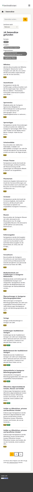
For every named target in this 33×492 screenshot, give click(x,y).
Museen (6, 215)
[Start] (3, 12)
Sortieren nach (7, 24)
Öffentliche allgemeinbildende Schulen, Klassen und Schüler (14, 387)
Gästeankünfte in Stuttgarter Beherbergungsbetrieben (13, 371)
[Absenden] (25, 19)
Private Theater (9, 160)
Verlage (6, 318)
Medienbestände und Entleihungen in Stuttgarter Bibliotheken (13, 274)
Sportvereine (7, 102)
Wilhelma (6, 64)
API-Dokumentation (12, 462)
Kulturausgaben (9, 235)
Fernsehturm (8, 255)
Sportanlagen (8, 122)
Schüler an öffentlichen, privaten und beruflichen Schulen (15, 409)
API (26, 460)
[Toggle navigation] (29, 5)
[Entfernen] (7, 42)
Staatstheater (8, 83)
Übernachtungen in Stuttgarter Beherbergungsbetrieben (14, 297)
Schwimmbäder (8, 142)
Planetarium (7, 179)
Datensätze (10, 12)
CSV (5, 77)
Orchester (6, 197)
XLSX (8, 345)
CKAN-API (4, 476)
